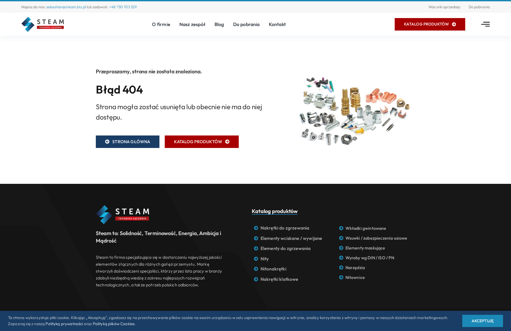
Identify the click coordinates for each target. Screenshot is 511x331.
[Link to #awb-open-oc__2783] (485, 24)
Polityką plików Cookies (114, 323)
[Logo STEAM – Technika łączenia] (42, 19)
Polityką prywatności (64, 323)
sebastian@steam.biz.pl (66, 7)
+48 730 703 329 (123, 7)
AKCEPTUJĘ (483, 320)
